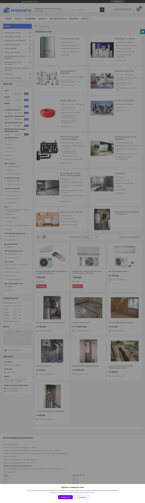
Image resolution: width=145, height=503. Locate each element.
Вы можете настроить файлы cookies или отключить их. (71, 492)
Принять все (65, 497)
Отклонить (82, 497)
